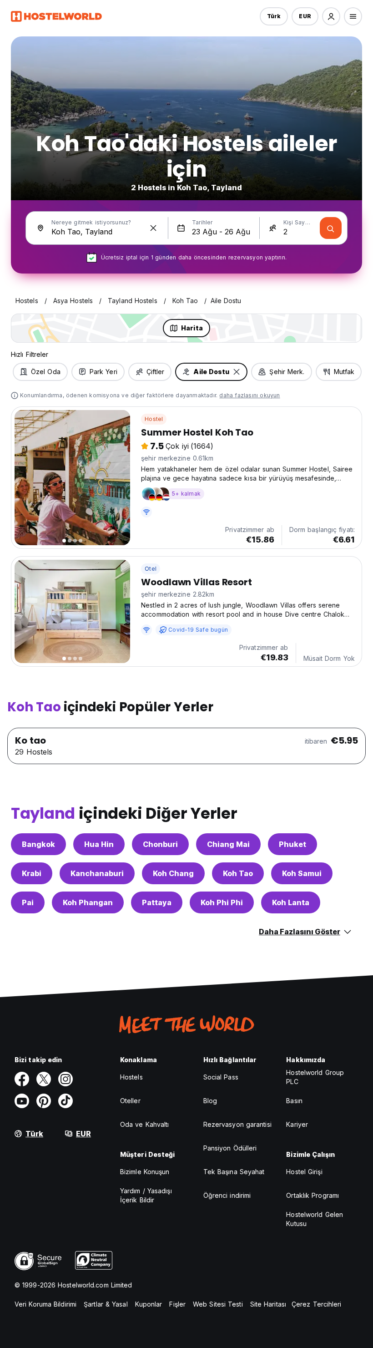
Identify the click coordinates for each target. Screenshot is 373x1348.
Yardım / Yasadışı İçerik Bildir (146, 1195)
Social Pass (220, 1077)
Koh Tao (238, 873)
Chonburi (160, 844)
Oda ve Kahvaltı (144, 1124)
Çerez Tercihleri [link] (317, 1304)
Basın (294, 1101)
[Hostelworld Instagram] (65, 1079)
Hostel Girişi (304, 1172)
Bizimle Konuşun (145, 1172)
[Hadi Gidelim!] (331, 228)
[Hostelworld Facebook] (22, 1079)
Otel (150, 568)
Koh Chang (173, 873)
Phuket (292, 844)
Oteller (130, 1101)
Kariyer (297, 1124)
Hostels (131, 1077)
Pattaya (156, 902)
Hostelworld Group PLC (315, 1077)
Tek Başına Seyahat (234, 1172)
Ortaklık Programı (312, 1195)
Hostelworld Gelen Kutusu (314, 1219)
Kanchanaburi (97, 873)
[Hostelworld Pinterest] (43, 1101)
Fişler (177, 1304)
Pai (28, 902)
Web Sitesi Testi (218, 1304)
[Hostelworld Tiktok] (65, 1101)
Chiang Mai (228, 844)
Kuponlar (148, 1304)
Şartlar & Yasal (106, 1304)
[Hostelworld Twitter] (43, 1079)
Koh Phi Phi (222, 902)
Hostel (154, 419)
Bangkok (38, 844)
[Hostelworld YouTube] (22, 1101)
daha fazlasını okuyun (249, 395)
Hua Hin (99, 844)
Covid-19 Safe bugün (198, 629)
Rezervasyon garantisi (237, 1124)
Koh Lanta (290, 902)
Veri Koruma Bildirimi (45, 1304)
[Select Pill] (331, 16)
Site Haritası (268, 1304)
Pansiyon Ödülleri (230, 1148)
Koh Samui (302, 873)
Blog (210, 1101)
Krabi (31, 873)
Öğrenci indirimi (227, 1195)
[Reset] (153, 228)
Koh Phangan (88, 902)
